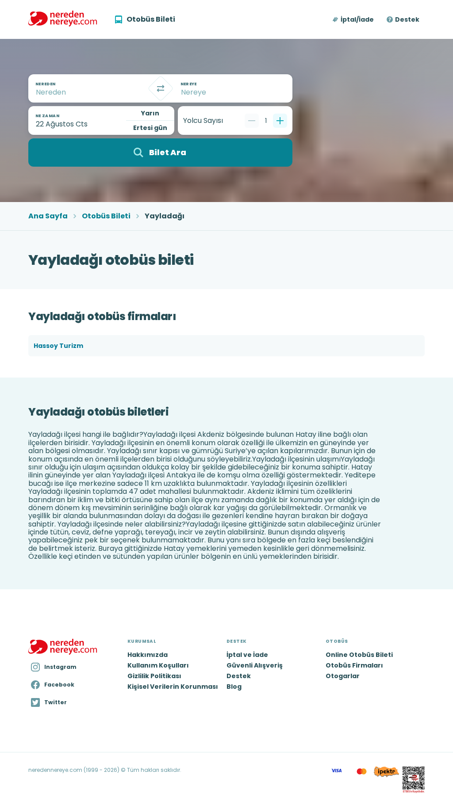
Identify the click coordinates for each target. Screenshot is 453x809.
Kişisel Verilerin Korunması (172, 686)
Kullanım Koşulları (158, 665)
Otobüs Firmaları (354, 665)
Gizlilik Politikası (154, 676)
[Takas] (160, 88)
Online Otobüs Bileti (359, 654)
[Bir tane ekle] (280, 121)
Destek (407, 19)
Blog (234, 686)
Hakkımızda (147, 654)
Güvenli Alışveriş (254, 665)
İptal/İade (357, 19)
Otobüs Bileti (106, 216)
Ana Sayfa (48, 216)
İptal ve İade (247, 654)
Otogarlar (343, 676)
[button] (353, 19)
